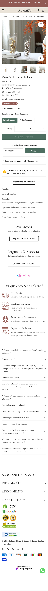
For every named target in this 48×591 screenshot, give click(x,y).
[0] (43, 10)
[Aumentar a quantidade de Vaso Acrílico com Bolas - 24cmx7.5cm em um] (43, 129)
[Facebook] (8, 549)
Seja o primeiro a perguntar (24, 264)
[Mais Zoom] (41, 58)
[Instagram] (13, 549)
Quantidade (7, 128)
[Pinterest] (3, 549)
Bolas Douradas (10, 121)
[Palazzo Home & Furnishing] (24, 10)
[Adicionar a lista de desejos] (41, 24)
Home (4, 16)
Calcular (34, 150)
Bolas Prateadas (27, 121)
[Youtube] (18, 549)
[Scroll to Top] (43, 578)
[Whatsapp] (23, 549)
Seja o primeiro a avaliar (24, 239)
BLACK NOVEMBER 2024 (21, 16)
